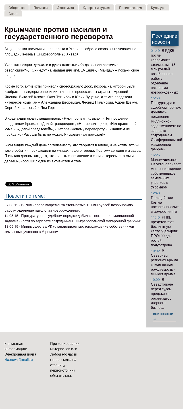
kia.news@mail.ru (18, 359)
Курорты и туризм (96, 7)
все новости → (163, 316)
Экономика (65, 7)
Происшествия (130, 7)
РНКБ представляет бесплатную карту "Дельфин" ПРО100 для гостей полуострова (164, 231)
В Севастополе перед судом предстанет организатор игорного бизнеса (162, 293)
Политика (40, 7)
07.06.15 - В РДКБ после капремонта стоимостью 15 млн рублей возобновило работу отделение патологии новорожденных (68, 207)
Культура (158, 7)
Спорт (13, 13)
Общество (16, 7)
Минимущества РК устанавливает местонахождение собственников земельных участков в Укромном (166, 171)
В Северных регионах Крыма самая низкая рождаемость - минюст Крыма (164, 262)
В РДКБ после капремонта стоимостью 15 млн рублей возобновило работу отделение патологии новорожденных (164, 71)
